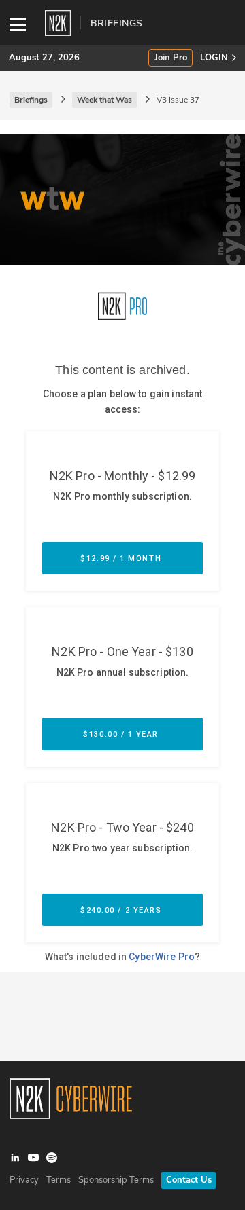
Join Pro (170, 58)
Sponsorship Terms (116, 1180)
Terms (58, 1180)
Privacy (24, 1180)
